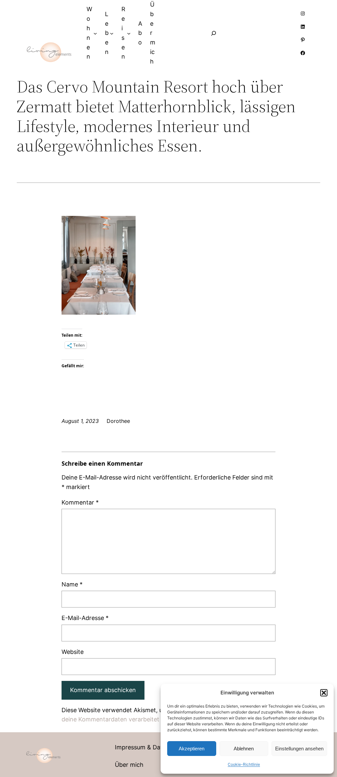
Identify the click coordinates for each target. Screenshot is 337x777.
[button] (324, 692)
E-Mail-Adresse (85, 617)
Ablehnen (244, 748)
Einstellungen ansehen (299, 748)
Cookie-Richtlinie (244, 764)
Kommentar (80, 502)
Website (73, 651)
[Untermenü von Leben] (112, 33)
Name (72, 584)
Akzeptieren (191, 748)
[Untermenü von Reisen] (129, 33)
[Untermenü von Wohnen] (95, 33)
